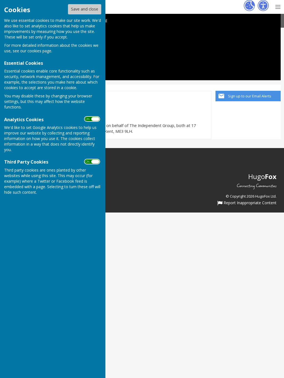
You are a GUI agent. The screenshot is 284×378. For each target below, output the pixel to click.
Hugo (262, 176)
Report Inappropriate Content (249, 203)
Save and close (84, 9)
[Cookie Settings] (249, 5)
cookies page (39, 50)
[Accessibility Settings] (263, 5)
